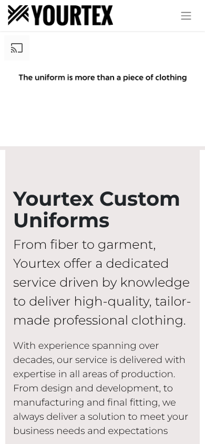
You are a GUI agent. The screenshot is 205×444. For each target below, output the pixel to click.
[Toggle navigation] (186, 15)
